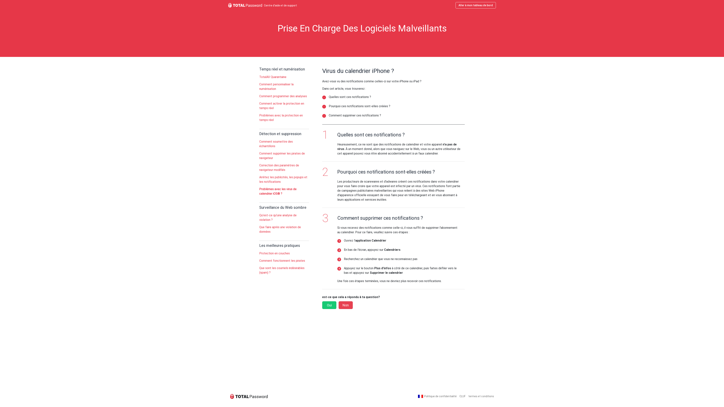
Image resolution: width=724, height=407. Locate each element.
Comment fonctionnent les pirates (282, 260)
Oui (329, 305)
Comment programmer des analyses (283, 96)
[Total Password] (249, 396)
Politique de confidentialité (440, 396)
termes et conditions (481, 396)
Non (346, 305)
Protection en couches (274, 253)
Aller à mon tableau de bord (476, 5)
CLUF (462, 396)
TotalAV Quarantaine (272, 77)
